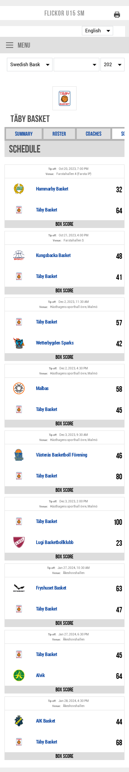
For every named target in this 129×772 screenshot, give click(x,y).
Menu (24, 45)
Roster (59, 134)
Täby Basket (46, 210)
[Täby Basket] (18, 209)
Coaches (93, 134)
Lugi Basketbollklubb (55, 542)
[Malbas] (18, 388)
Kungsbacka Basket (53, 255)
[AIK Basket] (18, 720)
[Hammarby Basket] (18, 188)
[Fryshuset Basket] (18, 587)
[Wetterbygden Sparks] (18, 342)
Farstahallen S (74, 240)
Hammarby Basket (52, 189)
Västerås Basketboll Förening (61, 455)
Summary (24, 134)
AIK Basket (45, 721)
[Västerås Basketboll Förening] (18, 454)
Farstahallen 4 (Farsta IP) (73, 174)
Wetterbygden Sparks (55, 343)
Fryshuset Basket (51, 588)
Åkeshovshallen (74, 573)
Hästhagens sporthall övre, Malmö (74, 307)
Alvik (40, 675)
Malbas (42, 388)
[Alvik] (18, 675)
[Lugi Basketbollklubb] (18, 542)
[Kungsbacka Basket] (18, 255)
